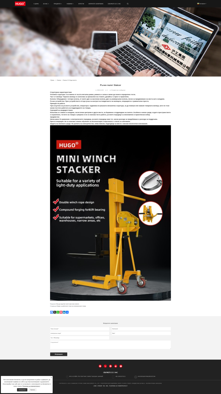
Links (95, 386)
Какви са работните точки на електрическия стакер (71, 306)
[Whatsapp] (120, 366)
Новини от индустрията (70, 80)
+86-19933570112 (120, 376)
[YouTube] (115, 366)
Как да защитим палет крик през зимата (67, 304)
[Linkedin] (110, 366)
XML (107, 386)
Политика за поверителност (118, 386)
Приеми (32, 389)
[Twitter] (105, 366)
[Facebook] (100, 366)
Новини (59, 80)
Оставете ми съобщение (118, 90)
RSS (104, 386)
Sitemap (99, 386)
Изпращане (59, 354)
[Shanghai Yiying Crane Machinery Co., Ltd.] (20, 3)
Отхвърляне (22, 389)
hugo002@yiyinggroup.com (146, 376)
